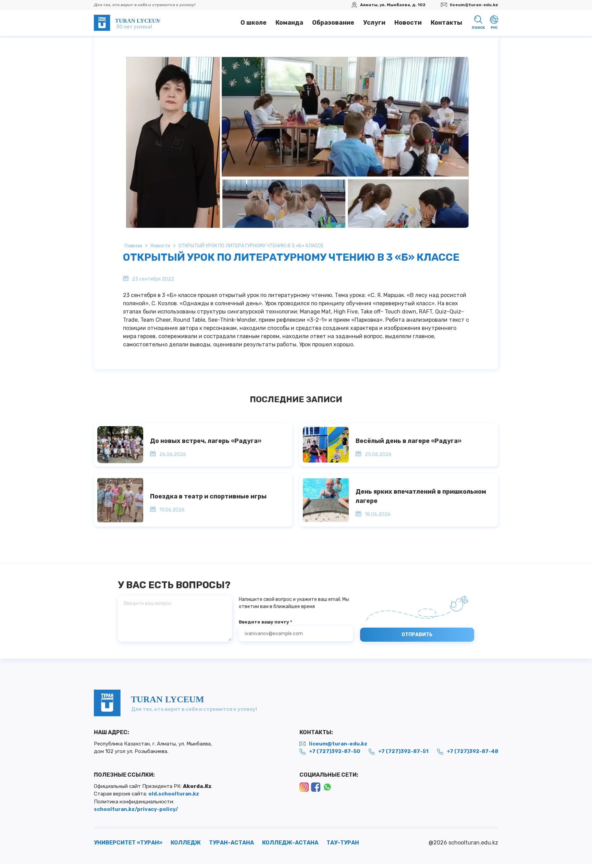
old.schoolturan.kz (173, 794)
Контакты (446, 22)
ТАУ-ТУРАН (342, 842)
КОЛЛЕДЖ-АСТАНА (290, 842)
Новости (408, 22)
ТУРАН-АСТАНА (231, 842)
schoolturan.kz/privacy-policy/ (136, 809)
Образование (333, 22)
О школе (254, 22)
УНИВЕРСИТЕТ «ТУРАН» (128, 842)
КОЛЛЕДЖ (186, 842)
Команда (289, 22)
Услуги (374, 22)
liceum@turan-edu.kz (474, 4)
